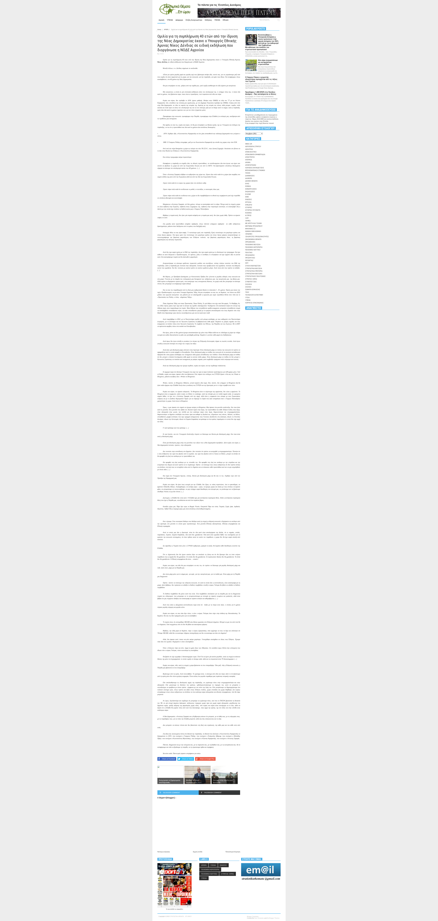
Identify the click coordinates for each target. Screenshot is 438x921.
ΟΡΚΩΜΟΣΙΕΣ (250, 242)
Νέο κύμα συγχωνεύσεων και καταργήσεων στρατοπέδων (268, 62)
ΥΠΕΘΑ (170, 20)
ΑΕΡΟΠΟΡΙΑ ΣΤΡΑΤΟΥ (253, 146)
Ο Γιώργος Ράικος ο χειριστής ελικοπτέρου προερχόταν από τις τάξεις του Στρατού (261, 79)
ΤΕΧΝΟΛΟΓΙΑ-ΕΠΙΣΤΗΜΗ (254, 295)
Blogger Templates (253, 916)
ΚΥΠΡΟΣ (248, 215)
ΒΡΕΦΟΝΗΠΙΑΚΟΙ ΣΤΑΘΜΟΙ (255, 170)
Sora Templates (259, 918)
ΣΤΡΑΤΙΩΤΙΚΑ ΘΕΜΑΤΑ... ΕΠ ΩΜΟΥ (181, 916)
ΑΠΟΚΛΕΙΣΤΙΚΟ (250, 152)
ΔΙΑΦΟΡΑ (248, 178)
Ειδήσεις (208, 20)
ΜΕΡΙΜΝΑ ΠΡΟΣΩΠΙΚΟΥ (254, 226)
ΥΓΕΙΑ (247, 297)
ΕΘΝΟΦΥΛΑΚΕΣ (251, 189)
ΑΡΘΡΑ (161, 54)
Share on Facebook (168, 759)
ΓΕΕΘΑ (217, 20)
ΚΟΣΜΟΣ (248, 213)
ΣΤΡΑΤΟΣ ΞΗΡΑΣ (251, 279)
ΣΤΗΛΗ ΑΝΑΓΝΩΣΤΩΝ (253, 266)
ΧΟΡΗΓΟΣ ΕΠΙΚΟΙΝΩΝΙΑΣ (254, 303)
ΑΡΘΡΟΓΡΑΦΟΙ (250, 165)
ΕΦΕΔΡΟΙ (248, 205)
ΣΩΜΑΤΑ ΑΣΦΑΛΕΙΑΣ (252, 289)
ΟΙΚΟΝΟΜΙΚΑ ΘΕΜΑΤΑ (253, 239)
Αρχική (161, 20)
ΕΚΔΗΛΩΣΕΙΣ (250, 191)
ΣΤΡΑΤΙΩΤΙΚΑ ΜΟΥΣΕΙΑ (253, 268)
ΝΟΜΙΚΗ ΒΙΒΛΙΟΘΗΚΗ (253, 231)
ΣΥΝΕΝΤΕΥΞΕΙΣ (251, 282)
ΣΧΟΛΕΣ (248, 287)
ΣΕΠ (246, 263)
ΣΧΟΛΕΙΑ (248, 284)
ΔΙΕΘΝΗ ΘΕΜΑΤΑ (251, 181)
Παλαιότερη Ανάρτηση (233, 852)
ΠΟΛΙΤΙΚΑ (248, 252)
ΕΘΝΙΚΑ (248, 186)
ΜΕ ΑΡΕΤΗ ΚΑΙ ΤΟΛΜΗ (253, 223)
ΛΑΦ (246, 218)
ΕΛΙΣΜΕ (248, 194)
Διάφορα (179, 20)
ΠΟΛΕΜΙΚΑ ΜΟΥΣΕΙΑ (252, 244)
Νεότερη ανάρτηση (163, 852)
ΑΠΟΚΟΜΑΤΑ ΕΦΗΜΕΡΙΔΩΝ (255, 154)
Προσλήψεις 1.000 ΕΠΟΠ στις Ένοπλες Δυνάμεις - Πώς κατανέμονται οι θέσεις (260, 93)
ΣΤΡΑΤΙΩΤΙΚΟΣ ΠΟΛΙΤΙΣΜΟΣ (255, 276)
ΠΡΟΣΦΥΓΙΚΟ (250, 258)
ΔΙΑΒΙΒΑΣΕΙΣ (250, 176)
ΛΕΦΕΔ (247, 221)
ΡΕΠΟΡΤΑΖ (249, 260)
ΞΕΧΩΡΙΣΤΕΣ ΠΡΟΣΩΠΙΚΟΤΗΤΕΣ (257, 236)
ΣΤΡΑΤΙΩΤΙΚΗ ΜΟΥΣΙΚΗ (253, 274)
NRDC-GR (248, 144)
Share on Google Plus (207, 759)
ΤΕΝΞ (247, 292)
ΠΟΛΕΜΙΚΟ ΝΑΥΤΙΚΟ (252, 250)
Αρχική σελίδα (197, 852)
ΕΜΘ (247, 197)
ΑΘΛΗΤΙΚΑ (249, 149)
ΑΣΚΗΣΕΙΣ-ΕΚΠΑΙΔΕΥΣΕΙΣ (254, 168)
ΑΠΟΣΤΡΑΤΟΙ (250, 157)
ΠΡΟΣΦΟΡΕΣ (250, 255)
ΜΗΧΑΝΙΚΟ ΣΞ (250, 229)
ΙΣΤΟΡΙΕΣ (248, 207)
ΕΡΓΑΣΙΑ (248, 202)
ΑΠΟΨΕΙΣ (248, 160)
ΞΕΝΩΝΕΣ (248, 234)
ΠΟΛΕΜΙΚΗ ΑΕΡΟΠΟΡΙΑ (253, 247)
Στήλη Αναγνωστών (194, 20)
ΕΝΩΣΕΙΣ (248, 199)
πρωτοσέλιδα (171, 909)
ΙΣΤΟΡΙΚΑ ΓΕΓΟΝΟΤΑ (252, 210)
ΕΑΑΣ (247, 183)
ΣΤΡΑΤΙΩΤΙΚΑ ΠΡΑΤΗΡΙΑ (253, 271)
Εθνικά (225, 20)
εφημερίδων (180, 909)
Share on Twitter (187, 759)
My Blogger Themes (273, 918)
